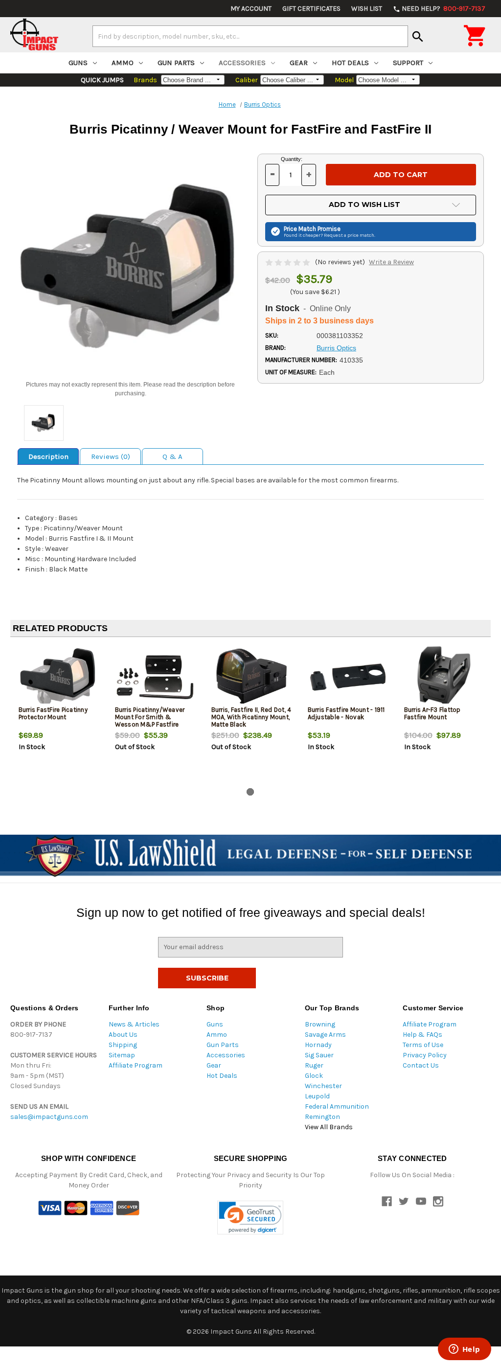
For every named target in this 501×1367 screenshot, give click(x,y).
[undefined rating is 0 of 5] (288, 262)
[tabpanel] (58, 714)
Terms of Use (423, 1045)
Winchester (323, 1086)
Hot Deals (350, 62)
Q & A (172, 456)
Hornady (318, 1045)
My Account (251, 8)
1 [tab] (250, 792)
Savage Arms (325, 1034)
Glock (314, 1075)
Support (408, 62)
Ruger (314, 1065)
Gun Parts (176, 62)
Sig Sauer (319, 1055)
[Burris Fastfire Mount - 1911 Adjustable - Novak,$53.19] (348, 677)
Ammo (123, 62)
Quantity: (291, 159)
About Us (123, 1034)
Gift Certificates (311, 8)
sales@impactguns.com (49, 1117)
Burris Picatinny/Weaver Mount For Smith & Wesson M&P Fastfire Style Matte (150, 720)
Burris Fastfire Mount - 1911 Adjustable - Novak (346, 713)
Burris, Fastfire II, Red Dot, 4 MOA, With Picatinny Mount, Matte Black (251, 717)
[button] (250, 1217)
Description (48, 456)
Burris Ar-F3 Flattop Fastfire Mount (432, 713)
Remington (322, 1117)
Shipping (123, 1045)
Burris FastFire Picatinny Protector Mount (53, 713)
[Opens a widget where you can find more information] (464, 1350)
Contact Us (421, 1065)
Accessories (242, 62)
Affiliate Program (135, 1065)
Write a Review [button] (391, 262)
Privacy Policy (425, 1055)
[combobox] (250, 36)
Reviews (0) (110, 456)
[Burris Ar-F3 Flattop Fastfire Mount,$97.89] (444, 677)
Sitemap (122, 1055)
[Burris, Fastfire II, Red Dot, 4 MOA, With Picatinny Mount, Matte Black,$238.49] (251, 677)
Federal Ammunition (337, 1106)
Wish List (366, 8)
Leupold (317, 1096)
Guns (78, 62)
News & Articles (134, 1024)
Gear (299, 62)
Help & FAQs (422, 1034)
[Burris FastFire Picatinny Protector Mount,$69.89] (59, 677)
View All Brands (329, 1127)
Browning (320, 1024)
